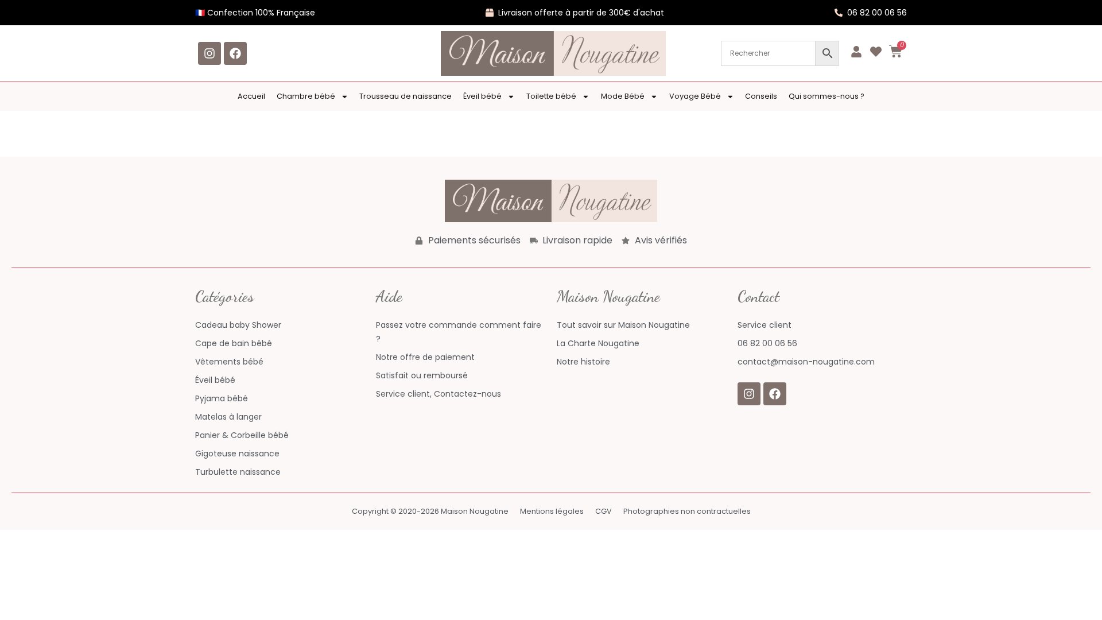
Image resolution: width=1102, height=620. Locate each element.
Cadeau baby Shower (238, 325)
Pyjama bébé (221, 398)
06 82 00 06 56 (767, 343)
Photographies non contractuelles (687, 511)
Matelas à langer (228, 417)
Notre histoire (583, 361)
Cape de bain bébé (233, 343)
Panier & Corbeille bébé (242, 435)
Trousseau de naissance (405, 96)
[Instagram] (209, 53)
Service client (764, 325)
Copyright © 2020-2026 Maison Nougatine (430, 511)
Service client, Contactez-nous (438, 394)
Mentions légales (552, 511)
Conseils (761, 96)
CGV (603, 511)
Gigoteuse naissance (237, 453)
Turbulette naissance (238, 472)
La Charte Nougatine (598, 343)
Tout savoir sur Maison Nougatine (623, 325)
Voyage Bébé (695, 96)
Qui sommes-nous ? (826, 96)
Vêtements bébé (229, 361)
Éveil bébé (482, 96)
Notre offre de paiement (425, 357)
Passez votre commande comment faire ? (458, 331)
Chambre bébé (306, 96)
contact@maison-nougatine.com (806, 361)
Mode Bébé (623, 96)
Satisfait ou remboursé (422, 375)
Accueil (251, 96)
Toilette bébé (551, 96)
